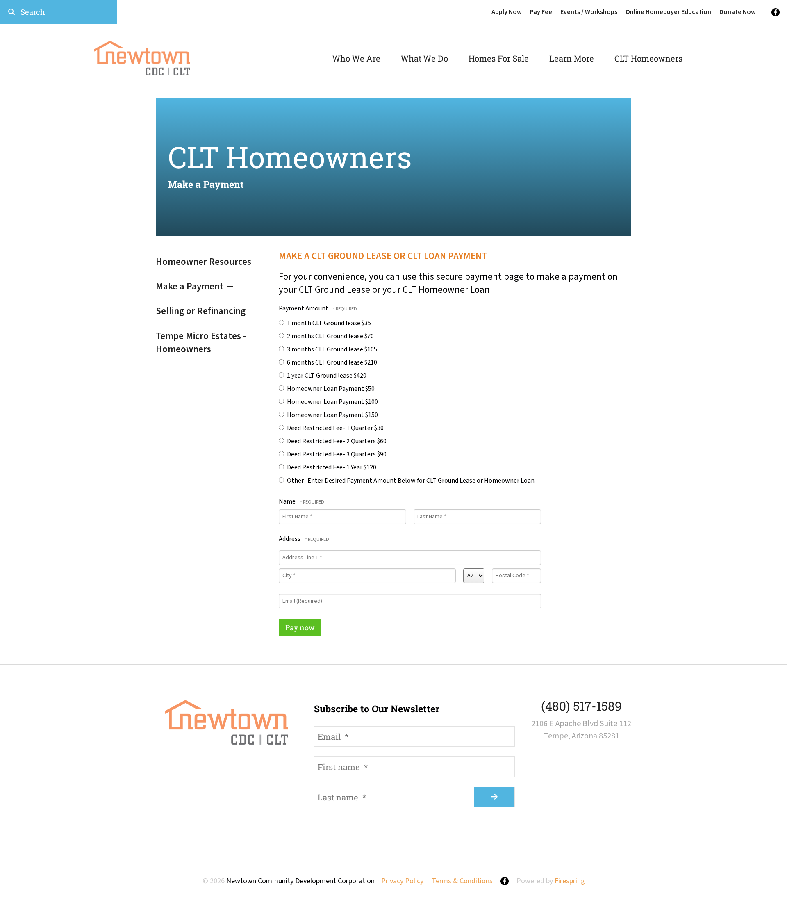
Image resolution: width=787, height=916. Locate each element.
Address (290, 538)
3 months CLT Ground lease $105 (331, 349)
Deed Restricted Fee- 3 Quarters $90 (336, 454)
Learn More (571, 58)
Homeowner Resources (203, 262)
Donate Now (737, 11)
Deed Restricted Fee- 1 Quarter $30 (335, 428)
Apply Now (506, 11)
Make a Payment (189, 286)
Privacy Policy (402, 881)
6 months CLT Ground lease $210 (331, 362)
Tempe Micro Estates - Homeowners (201, 342)
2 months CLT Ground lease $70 (330, 336)
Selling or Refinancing (201, 311)
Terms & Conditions (462, 881)
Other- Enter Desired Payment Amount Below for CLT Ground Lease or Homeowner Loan (410, 480)
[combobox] (58, 12)
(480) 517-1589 (581, 706)
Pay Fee (541, 11)
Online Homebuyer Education (668, 11)
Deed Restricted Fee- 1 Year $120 (331, 467)
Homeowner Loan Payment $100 (332, 401)
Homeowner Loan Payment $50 (330, 388)
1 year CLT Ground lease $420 (326, 375)
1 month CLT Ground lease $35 (328, 323)
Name (288, 501)
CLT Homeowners (648, 58)
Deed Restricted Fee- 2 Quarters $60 (336, 441)
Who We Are (356, 58)
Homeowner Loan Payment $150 (332, 414)
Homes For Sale (499, 58)
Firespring (570, 881)
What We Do (424, 58)
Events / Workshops (588, 11)
